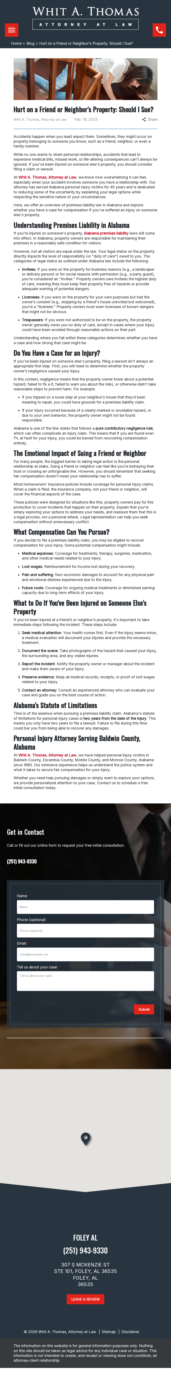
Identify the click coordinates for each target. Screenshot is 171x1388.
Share (152, 119)
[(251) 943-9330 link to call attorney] (159, 30)
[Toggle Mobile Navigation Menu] (11, 30)
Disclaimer (130, 1332)
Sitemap (109, 1332)
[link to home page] (85, 22)
